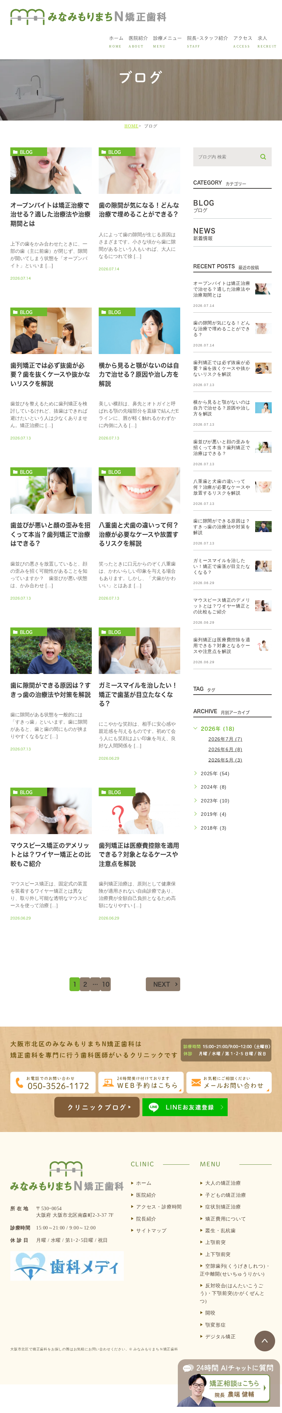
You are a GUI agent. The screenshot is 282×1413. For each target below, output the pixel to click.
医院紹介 (146, 1195)
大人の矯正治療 (223, 1183)
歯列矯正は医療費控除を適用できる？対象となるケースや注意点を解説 (139, 854)
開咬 (210, 1313)
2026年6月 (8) (225, 749)
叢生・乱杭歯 (220, 1230)
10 (105, 984)
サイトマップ (151, 1230)
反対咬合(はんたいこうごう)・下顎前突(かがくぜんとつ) (232, 1293)
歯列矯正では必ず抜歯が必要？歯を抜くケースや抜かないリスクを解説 (50, 374)
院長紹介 (146, 1219)
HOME (131, 126)
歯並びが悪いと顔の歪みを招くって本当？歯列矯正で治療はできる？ (50, 534)
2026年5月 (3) (225, 759)
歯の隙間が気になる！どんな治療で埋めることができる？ (221, 328)
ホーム (143, 1183)
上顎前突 (215, 1242)
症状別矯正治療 (223, 1206)
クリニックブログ (97, 1107)
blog (26, 152)
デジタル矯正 (220, 1336)
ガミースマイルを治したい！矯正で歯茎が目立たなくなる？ (138, 694)
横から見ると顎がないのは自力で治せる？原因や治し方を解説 (139, 374)
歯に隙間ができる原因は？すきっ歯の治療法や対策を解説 (221, 526)
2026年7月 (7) (225, 739)
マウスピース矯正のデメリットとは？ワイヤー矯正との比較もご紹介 (50, 854)
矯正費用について (225, 1219)
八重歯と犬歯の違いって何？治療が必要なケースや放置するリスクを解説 (139, 534)
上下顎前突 (218, 1254)
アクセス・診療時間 (159, 1206)
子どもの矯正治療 (225, 1195)
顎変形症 (215, 1325)
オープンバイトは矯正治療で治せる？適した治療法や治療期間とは (50, 214)
